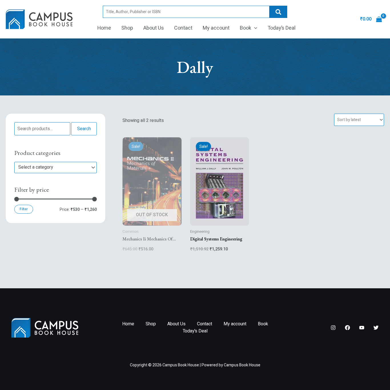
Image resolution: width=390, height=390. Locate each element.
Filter (24, 209)
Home (104, 28)
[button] (254, 28)
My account (216, 28)
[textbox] (52, 167)
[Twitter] (376, 327)
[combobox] (55, 167)
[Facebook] (347, 327)
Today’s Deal (281, 28)
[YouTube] (361, 327)
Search (278, 12)
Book (245, 28)
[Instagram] (333, 327)
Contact (183, 28)
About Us (153, 28)
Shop (127, 28)
